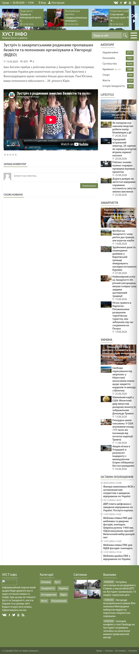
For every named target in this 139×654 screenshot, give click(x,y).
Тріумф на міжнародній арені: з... (30, 17)
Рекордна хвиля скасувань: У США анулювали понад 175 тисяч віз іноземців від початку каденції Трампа (123, 430)
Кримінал (108, 69)
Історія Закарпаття (114, 86)
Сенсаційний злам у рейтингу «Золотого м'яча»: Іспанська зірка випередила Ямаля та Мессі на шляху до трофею (118, 353)
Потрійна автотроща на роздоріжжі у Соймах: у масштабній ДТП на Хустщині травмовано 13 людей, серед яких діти (119, 588)
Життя (106, 80)
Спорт (106, 75)
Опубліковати (89, 186)
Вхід (43, 3)
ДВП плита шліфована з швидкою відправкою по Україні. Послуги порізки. (118, 507)
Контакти (132, 651)
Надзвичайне (110, 52)
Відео (63, 594)
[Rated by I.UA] (9, 584)
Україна (63, 588)
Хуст (57, 582)
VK (116, 2)
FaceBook (10, 614)
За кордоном (48, 594)
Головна (46, 582)
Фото (44, 601)
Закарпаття (48, 588)
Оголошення (58, 601)
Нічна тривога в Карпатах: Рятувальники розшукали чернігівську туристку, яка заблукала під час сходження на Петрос (122, 316)
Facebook (121, 2)
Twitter (125, 2)
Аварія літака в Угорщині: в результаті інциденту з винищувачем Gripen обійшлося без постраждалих (123, 456)
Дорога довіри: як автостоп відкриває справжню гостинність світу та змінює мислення (124, 185)
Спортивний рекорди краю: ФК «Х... (120, 17)
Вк (4, 615)
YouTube (130, 2)
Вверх (99, 651)
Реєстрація (58, 3)
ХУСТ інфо (14, 35)
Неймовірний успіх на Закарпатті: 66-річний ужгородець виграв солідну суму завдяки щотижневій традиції (124, 286)
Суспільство (110, 63)
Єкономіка (109, 58)
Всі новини (120, 651)
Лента (135, 2)
